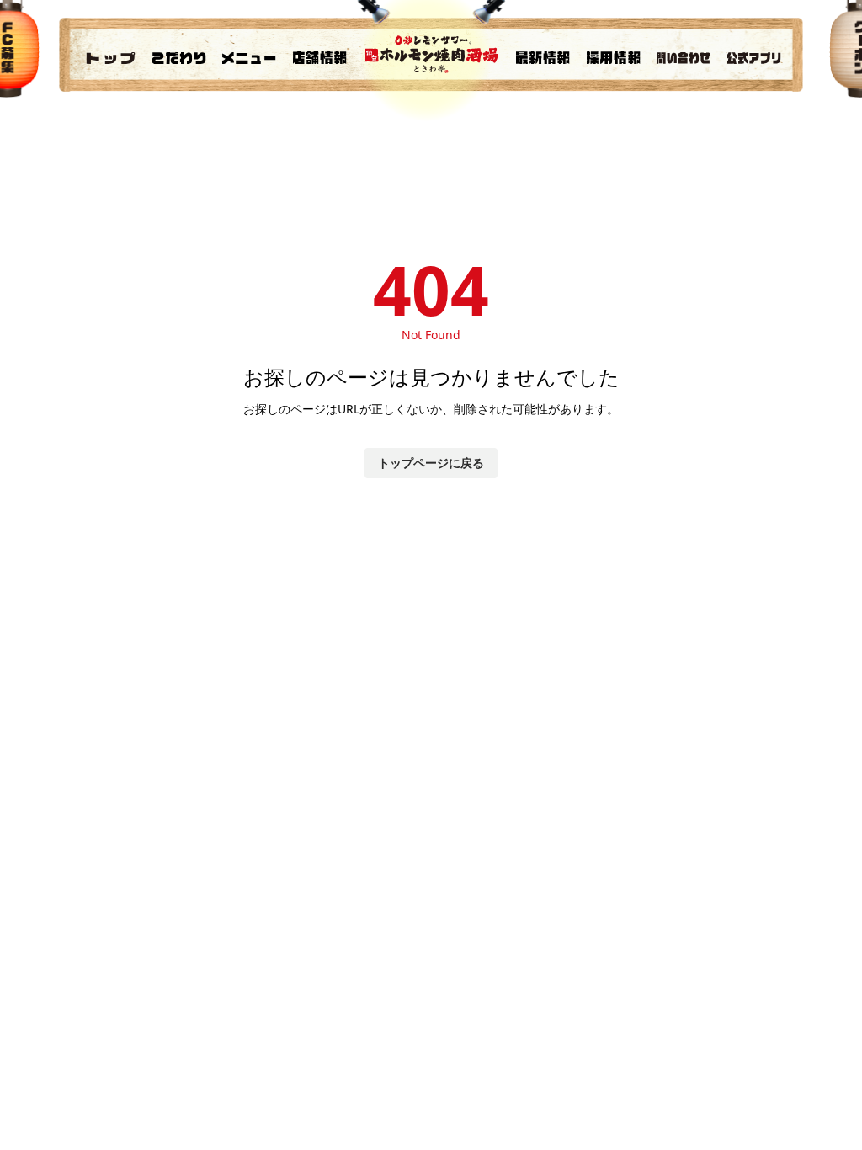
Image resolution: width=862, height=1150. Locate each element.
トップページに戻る (431, 463)
